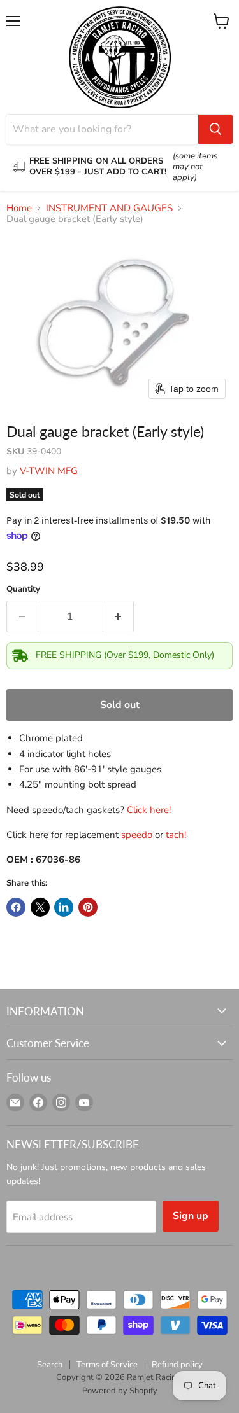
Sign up (190, 1216)
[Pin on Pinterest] (88, 907)
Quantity (23, 589)
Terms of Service (107, 1364)
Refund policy (177, 1364)
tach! (176, 834)
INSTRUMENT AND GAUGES (109, 208)
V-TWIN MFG (49, 470)
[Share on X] (40, 907)
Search (49, 1364)
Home (19, 208)
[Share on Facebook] (15, 907)
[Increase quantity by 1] (118, 616)
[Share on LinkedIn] (63, 907)
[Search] (215, 129)
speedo (136, 834)
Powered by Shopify (119, 1390)
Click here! (149, 810)
